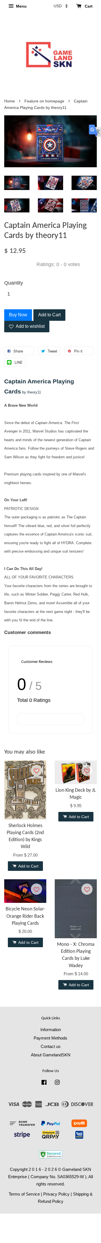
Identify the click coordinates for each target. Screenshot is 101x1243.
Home (9, 101)
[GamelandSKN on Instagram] (57, 1083)
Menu (21, 6)
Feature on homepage (44, 101)
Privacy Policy (56, 1194)
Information (50, 1029)
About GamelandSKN (50, 1054)
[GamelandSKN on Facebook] (44, 1083)
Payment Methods (50, 1038)
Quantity (13, 283)
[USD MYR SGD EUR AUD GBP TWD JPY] (60, 6)
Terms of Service (24, 1194)
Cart (88, 6)
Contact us (51, 1046)
